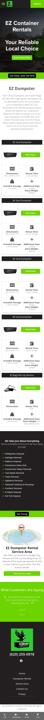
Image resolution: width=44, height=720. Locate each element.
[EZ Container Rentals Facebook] (21, 661)
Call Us (37, 3)
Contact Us (22, 688)
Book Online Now (22, 57)
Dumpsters (16, 717)
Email (26, 717)
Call (4, 717)
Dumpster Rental (22, 678)
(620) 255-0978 (22, 654)
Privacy (22, 694)
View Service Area (22, 573)
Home (22, 673)
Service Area (22, 683)
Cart (37, 717)
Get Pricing (22, 514)
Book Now (30, 154)
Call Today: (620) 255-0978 (22, 75)
